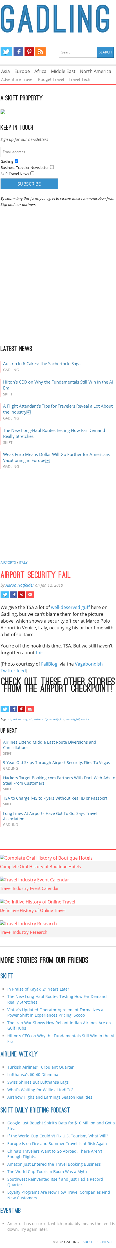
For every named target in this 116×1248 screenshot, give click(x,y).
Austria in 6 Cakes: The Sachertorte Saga (42, 363)
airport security (18, 719)
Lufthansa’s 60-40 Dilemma (33, 1074)
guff (85, 607)
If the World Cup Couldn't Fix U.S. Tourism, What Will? (57, 1136)
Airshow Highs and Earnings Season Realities (49, 1097)
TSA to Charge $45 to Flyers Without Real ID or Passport (55, 798)
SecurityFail (73, 719)
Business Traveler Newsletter (25, 167)
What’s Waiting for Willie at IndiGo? (40, 1089)
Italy (23, 562)
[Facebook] (18, 51)
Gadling (58, 19)
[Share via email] (30, 594)
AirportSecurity (38, 719)
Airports (8, 562)
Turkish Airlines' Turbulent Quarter (40, 1067)
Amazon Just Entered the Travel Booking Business (54, 1164)
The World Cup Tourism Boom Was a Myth (47, 1171)
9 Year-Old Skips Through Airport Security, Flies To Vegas (56, 762)
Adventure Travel (17, 79)
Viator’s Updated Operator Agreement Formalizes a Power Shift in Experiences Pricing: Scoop (55, 1012)
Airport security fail (36, 575)
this (40, 652)
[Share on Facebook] (13, 594)
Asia (5, 71)
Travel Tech (79, 79)
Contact (105, 1242)
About (88, 1242)
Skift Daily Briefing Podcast (35, 1110)
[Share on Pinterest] (21, 594)
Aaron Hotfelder (20, 585)
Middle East (63, 71)
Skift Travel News (15, 173)
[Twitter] (6, 51)
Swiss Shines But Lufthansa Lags (38, 1082)
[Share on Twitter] (5, 594)
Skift (7, 976)
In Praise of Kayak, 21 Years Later (38, 989)
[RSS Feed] (40, 51)
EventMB (11, 1211)
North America (95, 71)
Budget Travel (51, 79)
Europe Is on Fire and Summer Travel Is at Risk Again (57, 1143)
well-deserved (65, 607)
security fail (56, 719)
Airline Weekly (19, 1054)
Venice (85, 719)
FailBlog (49, 664)
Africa (40, 71)
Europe (22, 71)
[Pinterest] (29, 51)
